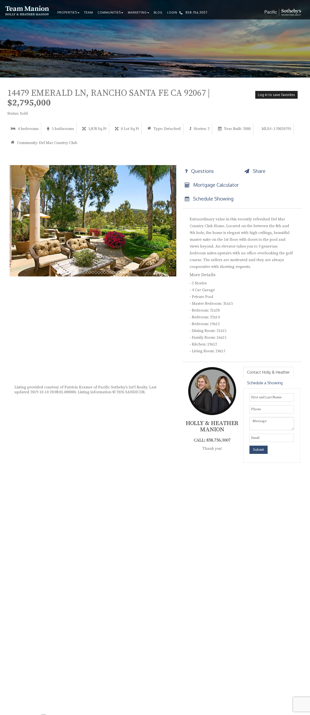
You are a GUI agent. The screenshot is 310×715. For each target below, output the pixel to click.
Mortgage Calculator (215, 185)
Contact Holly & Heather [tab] (268, 372)
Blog (158, 12)
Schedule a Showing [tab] (265, 382)
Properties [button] (67, 12)
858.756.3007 (196, 12)
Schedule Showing (212, 198)
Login (172, 12)
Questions (202, 171)
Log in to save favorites (276, 95)
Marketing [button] (137, 12)
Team (88, 12)
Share (258, 171)
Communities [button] (109, 12)
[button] (22, 221)
